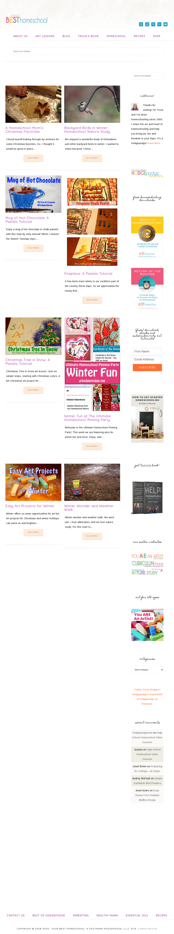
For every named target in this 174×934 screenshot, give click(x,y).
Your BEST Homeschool (26, 18)
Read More (33, 158)
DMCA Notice (148, 928)
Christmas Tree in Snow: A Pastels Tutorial (27, 362)
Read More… (154, 143)
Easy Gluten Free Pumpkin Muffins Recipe (147, 795)
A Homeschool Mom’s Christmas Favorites (24, 130)
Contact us (16, 915)
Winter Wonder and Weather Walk (89, 508)
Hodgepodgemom (142, 732)
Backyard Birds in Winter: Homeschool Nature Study (87, 130)
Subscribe (147, 367)
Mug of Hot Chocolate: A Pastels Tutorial (27, 220)
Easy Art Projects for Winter (30, 506)
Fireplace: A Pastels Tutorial (88, 273)
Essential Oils (137, 915)
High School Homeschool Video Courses (147, 737)
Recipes (161, 915)
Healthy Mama (107, 915)
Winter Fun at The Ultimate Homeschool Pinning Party (87, 418)
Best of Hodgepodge (49, 915)
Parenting (81, 915)
